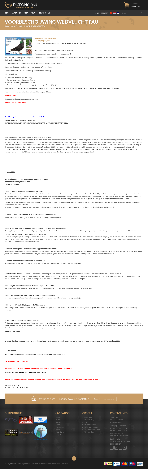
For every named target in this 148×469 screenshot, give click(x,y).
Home (7, 13)
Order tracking (89, 420)
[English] (118, 13)
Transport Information (92, 429)
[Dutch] (114, 13)
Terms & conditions (91, 427)
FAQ (85, 422)
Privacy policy (89, 432)
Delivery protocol (90, 424)
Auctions (16, 13)
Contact (59, 434)
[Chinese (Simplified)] (111, 13)
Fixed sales (60, 427)
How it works (44, 13)
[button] (136, 464)
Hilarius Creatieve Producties (57, 464)
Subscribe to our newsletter (104, 399)
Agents (58, 422)
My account (88, 417)
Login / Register (101, 13)
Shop (26, 13)
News (33, 13)
